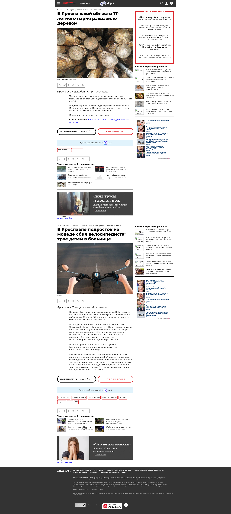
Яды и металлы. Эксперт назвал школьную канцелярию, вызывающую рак (157, 87)
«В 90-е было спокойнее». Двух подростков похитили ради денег (158, 230)
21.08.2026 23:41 (63, 225)
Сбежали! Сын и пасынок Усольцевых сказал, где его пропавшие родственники (160, 79)
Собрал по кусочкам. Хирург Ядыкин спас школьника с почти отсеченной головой (159, 263)
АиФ (74, 79)
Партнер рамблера (94, 505)
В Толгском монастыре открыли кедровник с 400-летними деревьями (154, 57)
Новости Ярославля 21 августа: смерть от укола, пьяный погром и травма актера (154, 28)
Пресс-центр (98, 470)
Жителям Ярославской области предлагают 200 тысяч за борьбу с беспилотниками (154, 37)
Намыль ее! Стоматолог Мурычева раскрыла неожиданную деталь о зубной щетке (158, 72)
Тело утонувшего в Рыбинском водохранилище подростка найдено (79, 169)
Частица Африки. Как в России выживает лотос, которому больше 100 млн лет (159, 111)
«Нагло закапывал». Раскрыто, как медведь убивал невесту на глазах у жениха (159, 239)
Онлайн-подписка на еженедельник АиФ (149, 470)
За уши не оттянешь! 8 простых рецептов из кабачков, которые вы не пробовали (160, 95)
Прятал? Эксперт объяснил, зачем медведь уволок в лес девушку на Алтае (158, 255)
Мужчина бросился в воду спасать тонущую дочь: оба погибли (116, 177)
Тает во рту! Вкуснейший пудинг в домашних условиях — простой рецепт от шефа (158, 271)
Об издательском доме (82, 470)
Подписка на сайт (80, 472)
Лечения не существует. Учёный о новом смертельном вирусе (158, 102)
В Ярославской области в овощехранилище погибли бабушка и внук (116, 169)
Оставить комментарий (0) (115, 131)
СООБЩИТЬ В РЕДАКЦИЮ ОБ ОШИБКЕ (113, 472)
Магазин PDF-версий (123, 470)
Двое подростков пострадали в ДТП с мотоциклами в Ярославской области (117, 421)
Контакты (93, 472)
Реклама (109, 470)
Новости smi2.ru (65, 218)
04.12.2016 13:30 (62, 10)
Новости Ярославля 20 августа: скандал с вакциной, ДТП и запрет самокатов (80, 429)
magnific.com (62, 295)
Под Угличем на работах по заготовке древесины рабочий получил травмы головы (79, 177)
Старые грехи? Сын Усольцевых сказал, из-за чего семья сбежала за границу (159, 247)
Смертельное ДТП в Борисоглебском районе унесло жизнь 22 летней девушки (80, 421)
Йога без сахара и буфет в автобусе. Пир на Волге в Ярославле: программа (154, 47)
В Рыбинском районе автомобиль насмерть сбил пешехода (118, 428)
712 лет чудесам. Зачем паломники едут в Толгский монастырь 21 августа (154, 18)
